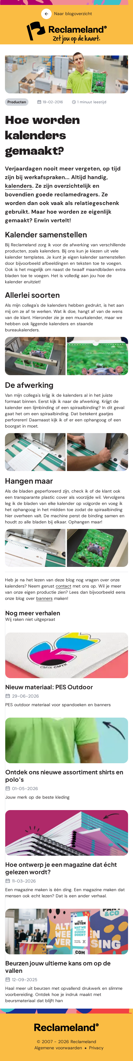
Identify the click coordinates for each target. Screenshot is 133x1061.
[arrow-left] (46, 14)
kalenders (18, 186)
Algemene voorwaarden (58, 1048)
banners (44, 598)
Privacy (96, 1048)
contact (63, 586)
